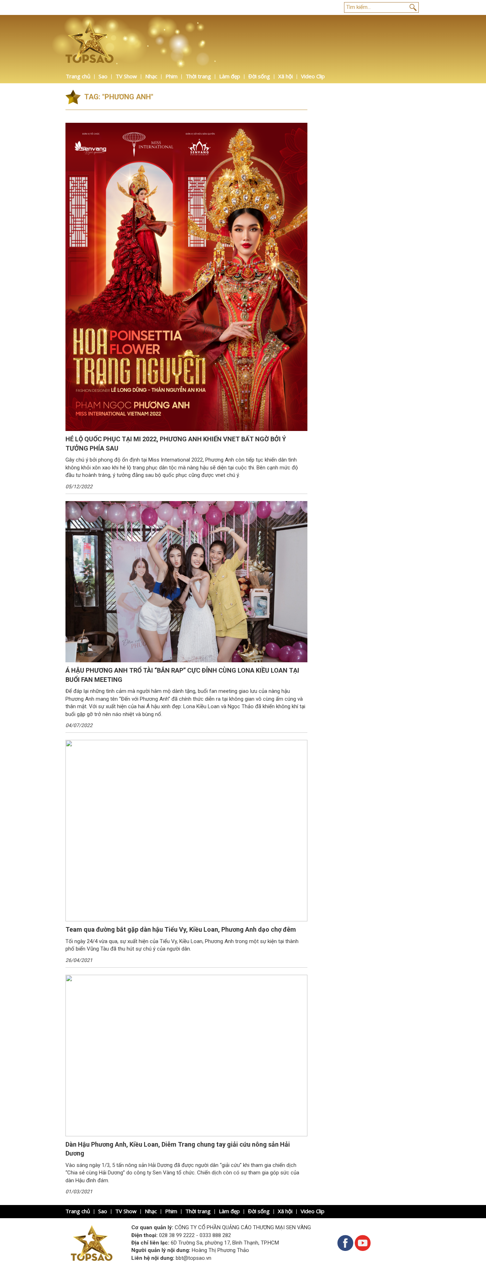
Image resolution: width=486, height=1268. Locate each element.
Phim (171, 76)
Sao (103, 76)
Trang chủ (78, 76)
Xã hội (285, 76)
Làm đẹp (229, 76)
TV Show (126, 76)
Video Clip (313, 76)
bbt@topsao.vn (193, 1258)
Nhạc (151, 76)
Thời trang (198, 76)
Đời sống (259, 76)
